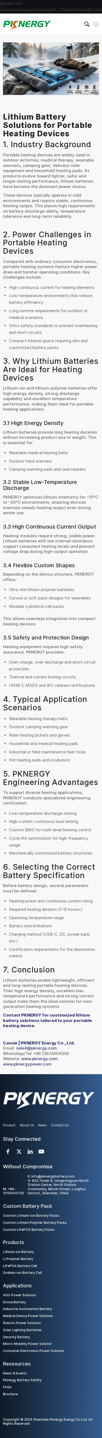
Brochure (10, 1394)
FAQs (7, 1387)
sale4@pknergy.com (36, 1048)
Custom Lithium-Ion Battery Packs (31, 1215)
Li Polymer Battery (18, 1259)
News (42, 1125)
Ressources (17, 1364)
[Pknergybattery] (41, 24)
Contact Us (60, 1125)
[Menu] (96, 24)
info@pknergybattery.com (53, 1176)
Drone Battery (14, 1302)
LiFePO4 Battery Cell (20, 1266)
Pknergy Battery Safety (22, 1380)
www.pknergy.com (39, 1058)
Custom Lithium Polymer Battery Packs (35, 1223)
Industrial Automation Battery (27, 1309)
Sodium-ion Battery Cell (22, 1273)
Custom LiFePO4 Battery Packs (29, 1230)
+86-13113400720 (13, 1191)
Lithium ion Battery (18, 1252)
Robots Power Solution (22, 1323)
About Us (27, 1125)
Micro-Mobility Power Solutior (27, 1344)
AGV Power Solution (19, 1295)
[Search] (84, 24)
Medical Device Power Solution (28, 1316)
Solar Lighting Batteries (22, 1330)
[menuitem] (84, 24)
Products (13, 1242)
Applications (17, 1285)
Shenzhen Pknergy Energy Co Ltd (60, 1419)
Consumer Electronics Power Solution (33, 1351)
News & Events (15, 1373)
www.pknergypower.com (27, 1064)
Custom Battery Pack (27, 1206)
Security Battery (16, 1337)
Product (9, 1125)
